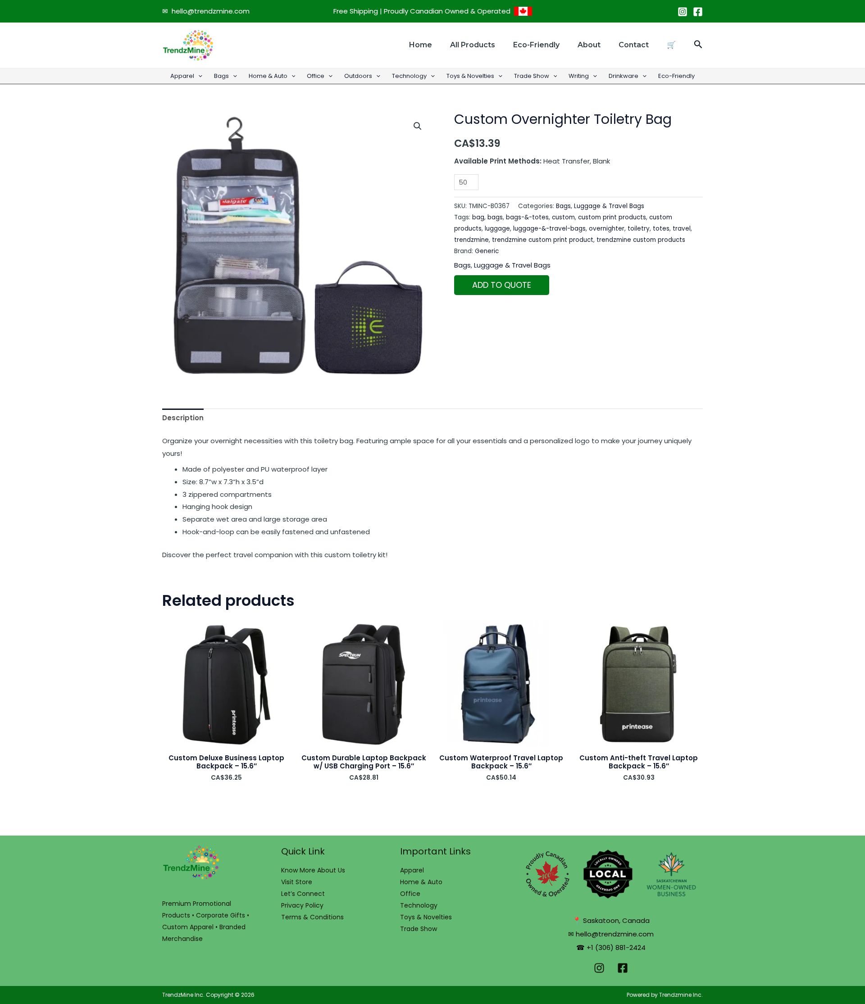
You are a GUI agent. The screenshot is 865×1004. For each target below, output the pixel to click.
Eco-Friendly (676, 76)
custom (563, 217)
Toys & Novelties (470, 76)
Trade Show (531, 76)
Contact (634, 45)
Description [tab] (183, 417)
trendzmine (471, 240)
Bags (221, 76)
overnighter (606, 228)
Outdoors (358, 76)
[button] (698, 45)
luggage (497, 228)
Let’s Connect (303, 893)
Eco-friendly (536, 45)
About (589, 45)
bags (495, 217)
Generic (487, 251)
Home (420, 45)
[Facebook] (698, 12)
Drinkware (623, 76)
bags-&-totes (527, 217)
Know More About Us (313, 870)
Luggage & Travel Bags (609, 206)
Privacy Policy (302, 905)
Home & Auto (268, 76)
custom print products (612, 217)
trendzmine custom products (640, 240)
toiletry (639, 228)
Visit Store (296, 881)
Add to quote (501, 285)
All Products (472, 45)
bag (478, 217)
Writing (579, 76)
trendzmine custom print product (542, 240)
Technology (409, 76)
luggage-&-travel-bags (549, 228)
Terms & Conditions (312, 917)
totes (661, 228)
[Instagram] (682, 12)
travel (682, 228)
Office (315, 76)
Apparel (182, 76)
